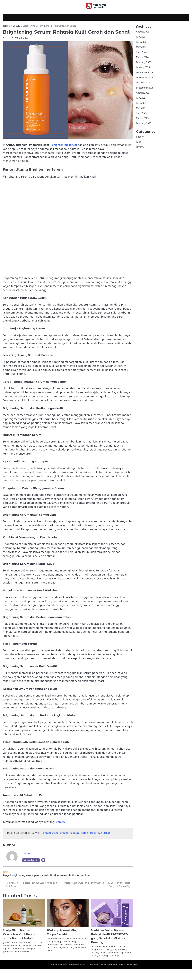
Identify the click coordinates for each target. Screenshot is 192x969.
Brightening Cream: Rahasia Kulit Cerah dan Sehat (76, 833)
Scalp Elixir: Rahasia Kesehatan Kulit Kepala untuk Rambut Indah (19, 934)
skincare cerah (62, 875)
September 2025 (144, 87)
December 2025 (144, 72)
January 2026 (143, 67)
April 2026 (141, 51)
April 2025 (141, 113)
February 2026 (143, 62)
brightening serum (22, 875)
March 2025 (142, 118)
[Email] (43, 860)
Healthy (140, 146)
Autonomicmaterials (77, 964)
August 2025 (142, 92)
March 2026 (142, 57)
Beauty (60, 822)
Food (138, 141)
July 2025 (140, 97)
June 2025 (141, 102)
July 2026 (140, 36)
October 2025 (143, 82)
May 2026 (141, 46)
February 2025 (143, 123)
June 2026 (141, 41)
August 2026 (142, 31)
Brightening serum (64, 145)
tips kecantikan (81, 875)
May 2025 (141, 108)
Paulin (24, 38)
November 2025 (144, 77)
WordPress (136, 964)
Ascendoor (112, 964)
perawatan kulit (43, 875)
